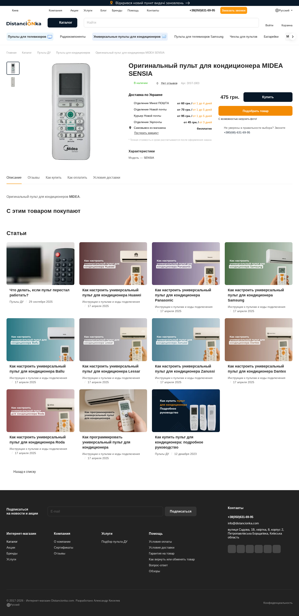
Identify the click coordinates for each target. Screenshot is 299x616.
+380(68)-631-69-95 (237, 132)
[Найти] (254, 23)
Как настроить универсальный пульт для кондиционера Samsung (256, 295)
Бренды (12, 553)
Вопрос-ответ (158, 565)
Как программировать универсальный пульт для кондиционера (106, 442)
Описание (14, 177)
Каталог (12, 541)
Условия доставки (106, 177)
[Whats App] (277, 549)
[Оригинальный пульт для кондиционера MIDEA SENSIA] (71, 111)
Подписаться (180, 511)
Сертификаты (63, 547)
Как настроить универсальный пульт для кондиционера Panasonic (183, 295)
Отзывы (34, 177)
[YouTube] (259, 549)
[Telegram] (250, 549)
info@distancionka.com (243, 523)
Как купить (53, 177)
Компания (62, 533)
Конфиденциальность (277, 602)
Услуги (11, 559)
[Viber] (268, 549)
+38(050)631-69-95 (202, 10)
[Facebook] (232, 549)
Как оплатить (77, 177)
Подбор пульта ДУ (114, 541)
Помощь (156, 533)
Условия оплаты (160, 541)
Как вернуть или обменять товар (172, 559)
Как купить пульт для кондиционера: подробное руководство (179, 442)
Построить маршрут (146, 132)
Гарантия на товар (161, 553)
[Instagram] (241, 549)
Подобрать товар (255, 110)
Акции (11, 547)
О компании (62, 541)
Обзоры (154, 571)
